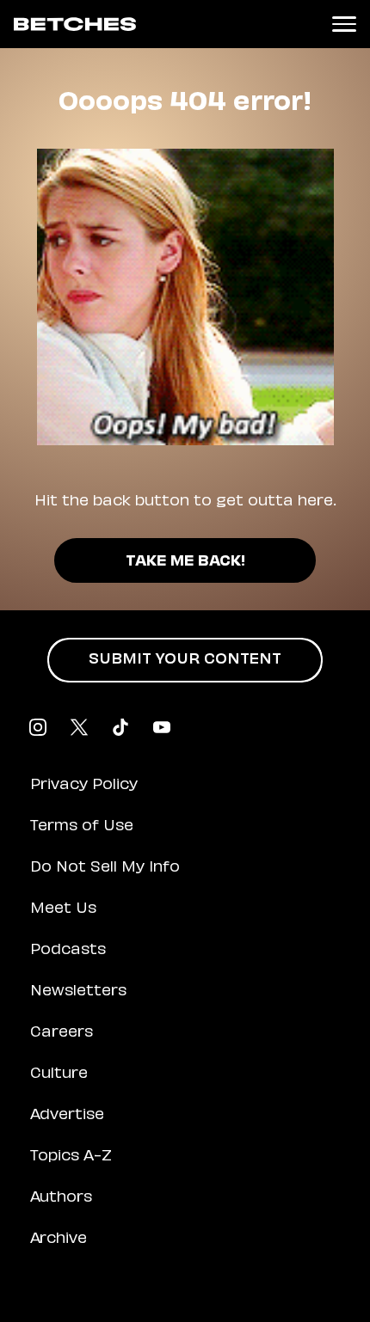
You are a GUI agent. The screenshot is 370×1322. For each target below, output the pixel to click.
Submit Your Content (185, 660)
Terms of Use (81, 827)
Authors (61, 1198)
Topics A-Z (71, 1157)
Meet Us (63, 909)
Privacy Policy (84, 786)
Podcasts (68, 951)
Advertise (67, 1116)
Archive (58, 1239)
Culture (59, 1074)
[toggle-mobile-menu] (344, 24)
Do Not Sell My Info (105, 868)
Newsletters (78, 992)
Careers (61, 1033)
